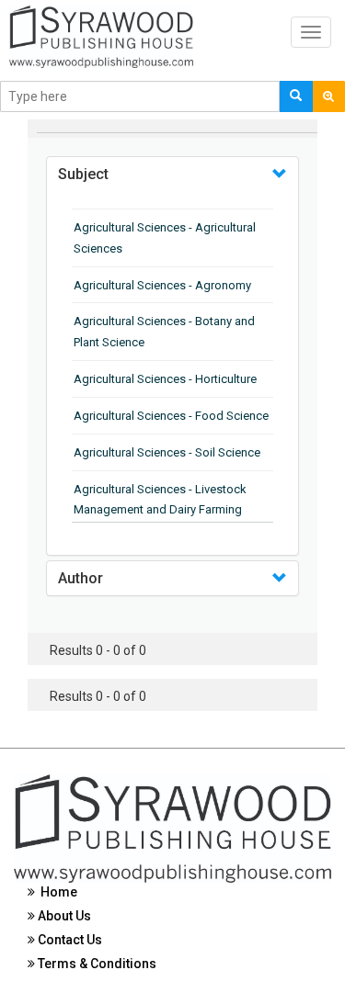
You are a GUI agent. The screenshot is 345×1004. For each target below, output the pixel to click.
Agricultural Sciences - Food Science (171, 416)
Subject (83, 174)
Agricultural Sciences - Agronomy (162, 285)
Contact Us (68, 939)
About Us (63, 915)
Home (56, 892)
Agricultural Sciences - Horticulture (165, 379)
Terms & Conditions (95, 963)
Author (80, 578)
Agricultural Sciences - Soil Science (167, 452)
